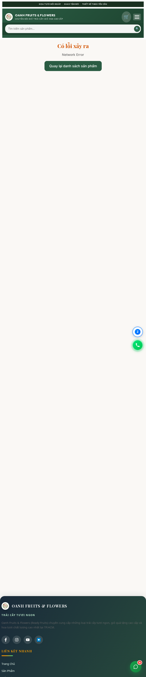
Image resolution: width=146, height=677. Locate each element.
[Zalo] (39, 640)
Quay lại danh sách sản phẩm (73, 66)
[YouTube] (28, 640)
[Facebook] (6, 640)
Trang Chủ (8, 664)
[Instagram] (17, 640)
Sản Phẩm (8, 671)
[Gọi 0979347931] (137, 345)
